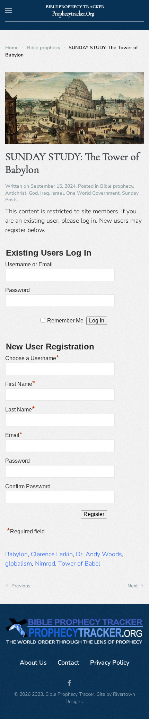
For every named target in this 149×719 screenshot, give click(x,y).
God (33, 193)
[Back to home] (75, 10)
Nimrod (45, 563)
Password (17, 290)
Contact (68, 662)
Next (133, 586)
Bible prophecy (116, 186)
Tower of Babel (79, 563)
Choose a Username (32, 357)
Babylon (16, 554)
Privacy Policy (109, 662)
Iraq (44, 193)
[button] (8, 10)
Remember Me (65, 320)
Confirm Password (28, 486)
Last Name (20, 408)
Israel (57, 193)
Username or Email (29, 264)
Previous (20, 586)
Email (14, 434)
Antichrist (15, 193)
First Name (20, 383)
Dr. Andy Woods (99, 554)
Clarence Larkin (52, 554)
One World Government (93, 193)
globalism (18, 563)
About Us (33, 662)
